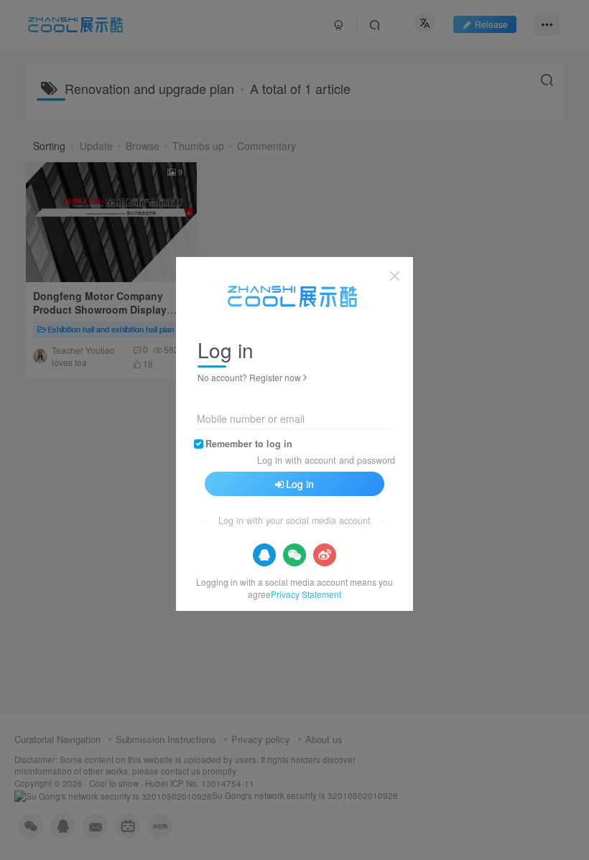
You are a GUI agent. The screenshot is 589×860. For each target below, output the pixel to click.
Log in (300, 484)
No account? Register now (249, 377)
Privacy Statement (306, 594)
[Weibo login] (324, 554)
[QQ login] (264, 554)
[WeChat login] (294, 554)
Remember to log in (248, 443)
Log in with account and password (326, 460)
